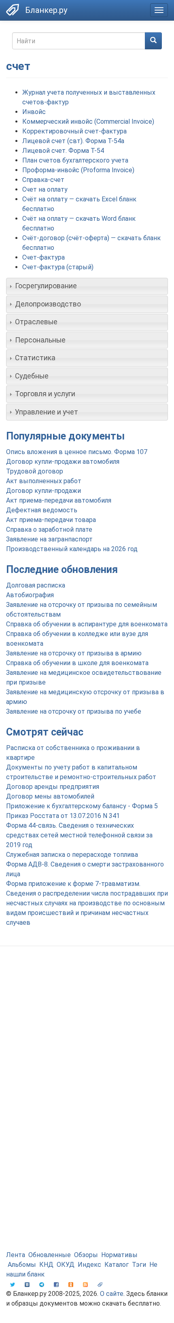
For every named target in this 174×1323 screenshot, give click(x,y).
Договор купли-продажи (43, 491)
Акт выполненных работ (43, 481)
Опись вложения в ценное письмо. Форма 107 (76, 452)
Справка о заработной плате (49, 529)
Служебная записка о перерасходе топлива (72, 854)
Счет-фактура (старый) (57, 267)
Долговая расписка (35, 585)
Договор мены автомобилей (50, 796)
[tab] (87, 286)
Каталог (116, 1264)
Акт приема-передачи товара (51, 520)
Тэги (139, 1264)
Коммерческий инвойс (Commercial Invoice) (88, 121)
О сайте (111, 1294)
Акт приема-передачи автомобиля (58, 500)
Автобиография (30, 595)
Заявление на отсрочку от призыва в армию (74, 653)
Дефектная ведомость (41, 510)
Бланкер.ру (46, 10)
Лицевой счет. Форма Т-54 (63, 150)
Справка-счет (43, 180)
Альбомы (22, 1264)
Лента (15, 1255)
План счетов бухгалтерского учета (75, 160)
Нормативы (119, 1255)
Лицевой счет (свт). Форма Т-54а (73, 141)
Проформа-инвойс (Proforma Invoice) (78, 170)
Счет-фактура (43, 257)
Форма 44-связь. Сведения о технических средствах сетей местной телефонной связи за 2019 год (79, 835)
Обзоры (86, 1255)
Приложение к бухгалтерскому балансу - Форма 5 (82, 806)
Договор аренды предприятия (52, 786)
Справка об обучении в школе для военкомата (77, 663)
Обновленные (49, 1255)
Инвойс (34, 112)
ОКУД (65, 1264)
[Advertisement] (87, 1047)
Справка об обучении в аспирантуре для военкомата (87, 624)
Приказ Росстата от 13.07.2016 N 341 (63, 816)
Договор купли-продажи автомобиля (62, 461)
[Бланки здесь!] (12, 9)
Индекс (89, 1264)
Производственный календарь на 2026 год (72, 549)
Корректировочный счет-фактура (74, 131)
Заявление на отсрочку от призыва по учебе (73, 711)
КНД (46, 1264)
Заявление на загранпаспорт (49, 539)
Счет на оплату (45, 189)
